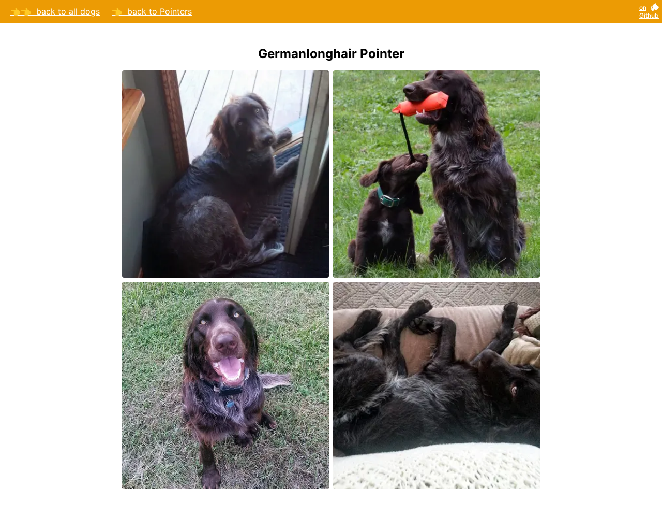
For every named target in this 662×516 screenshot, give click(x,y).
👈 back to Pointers (152, 11)
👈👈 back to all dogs (55, 11)
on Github (649, 11)
